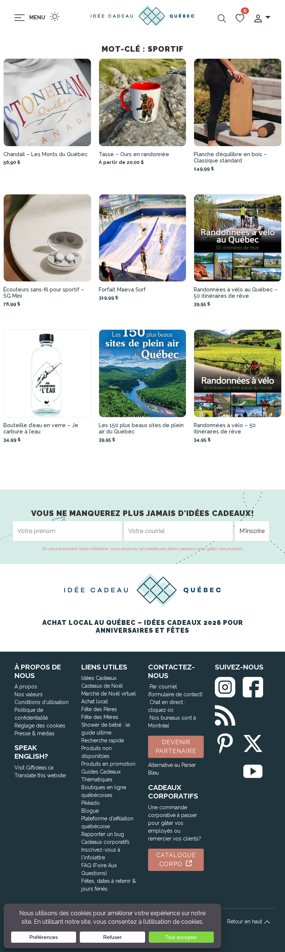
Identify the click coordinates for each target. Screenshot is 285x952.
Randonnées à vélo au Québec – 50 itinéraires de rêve (236, 292)
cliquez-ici (160, 710)
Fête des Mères (99, 717)
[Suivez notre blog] (225, 714)
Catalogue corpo (176, 860)
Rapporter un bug (102, 834)
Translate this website (40, 775)
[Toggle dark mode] (55, 17)
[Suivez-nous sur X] (253, 742)
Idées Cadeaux (99, 678)
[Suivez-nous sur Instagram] (225, 685)
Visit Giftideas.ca (33, 768)
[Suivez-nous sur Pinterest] (225, 742)
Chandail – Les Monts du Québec (45, 154)
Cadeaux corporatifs (105, 842)
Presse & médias (34, 733)
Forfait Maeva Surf (122, 289)
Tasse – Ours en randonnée (134, 154)
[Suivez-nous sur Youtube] (253, 770)
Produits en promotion (108, 764)
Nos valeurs (28, 694)
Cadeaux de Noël (102, 686)
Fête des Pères (99, 709)
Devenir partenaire (175, 747)
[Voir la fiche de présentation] (47, 102)
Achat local (94, 701)
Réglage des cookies (39, 726)
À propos (25, 687)
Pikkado (90, 803)
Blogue (90, 811)
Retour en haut (245, 921)
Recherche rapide (102, 740)
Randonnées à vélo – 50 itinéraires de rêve (225, 428)
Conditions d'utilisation (41, 702)
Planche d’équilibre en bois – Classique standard (230, 157)
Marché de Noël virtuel (108, 694)
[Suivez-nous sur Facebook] (253, 685)
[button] (262, 17)
